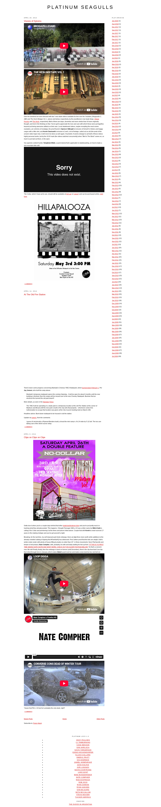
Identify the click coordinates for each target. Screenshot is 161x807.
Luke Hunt (83, 772)
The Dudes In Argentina (80, 804)
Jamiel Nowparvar (83, 762)
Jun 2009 (115, 322)
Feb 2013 (115, 185)
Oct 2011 (115, 235)
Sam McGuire (83, 790)
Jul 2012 (115, 207)
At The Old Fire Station (34, 294)
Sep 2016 (115, 55)
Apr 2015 (115, 105)
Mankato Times (48, 402)
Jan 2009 (115, 338)
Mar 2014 (115, 145)
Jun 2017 (115, 33)
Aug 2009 (115, 316)
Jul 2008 (115, 356)
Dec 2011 (115, 229)
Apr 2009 (115, 328)
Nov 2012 (115, 195)
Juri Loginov (83, 767)
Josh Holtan (83, 765)
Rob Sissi (83, 782)
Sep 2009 (115, 313)
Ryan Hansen (83, 787)
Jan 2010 (115, 300)
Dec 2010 (115, 266)
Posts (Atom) (37, 723)
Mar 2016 (115, 70)
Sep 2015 (115, 89)
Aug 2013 (115, 167)
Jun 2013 (115, 173)
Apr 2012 (115, 216)
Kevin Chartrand (83, 770)
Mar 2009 (115, 331)
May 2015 (115, 102)
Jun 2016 (115, 61)
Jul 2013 (115, 170)
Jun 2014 (115, 136)
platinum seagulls (80, 7)
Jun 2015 (115, 98)
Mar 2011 (115, 257)
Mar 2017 (115, 36)
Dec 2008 (115, 341)
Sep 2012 (115, 201)
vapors (34, 418)
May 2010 (115, 288)
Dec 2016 (115, 46)
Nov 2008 (115, 344)
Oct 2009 (115, 310)
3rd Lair (68, 194)
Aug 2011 (115, 241)
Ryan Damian (83, 785)
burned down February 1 (90, 388)
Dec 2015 (115, 80)
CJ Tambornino (83, 742)
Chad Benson (83, 745)
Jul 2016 (115, 58)
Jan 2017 (115, 43)
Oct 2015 (115, 86)
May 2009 (115, 325)
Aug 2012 (115, 204)
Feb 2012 (115, 223)
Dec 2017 (115, 27)
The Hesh (36, 121)
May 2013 (115, 176)
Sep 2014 (115, 126)
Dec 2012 (115, 192)
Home (65, 719)
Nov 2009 (115, 307)
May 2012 (115, 213)
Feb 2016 (115, 74)
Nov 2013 (115, 157)
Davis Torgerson (83, 750)
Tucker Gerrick (83, 797)
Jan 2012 (115, 226)
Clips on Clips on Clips (34, 437)
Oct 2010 (115, 272)
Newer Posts (28, 719)
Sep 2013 (115, 164)
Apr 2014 (115, 142)
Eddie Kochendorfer (83, 752)
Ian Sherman (83, 760)
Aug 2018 (115, 24)
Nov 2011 (115, 232)
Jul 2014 (115, 133)
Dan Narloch (83, 747)
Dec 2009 (115, 303)
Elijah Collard (82, 755)
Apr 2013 (115, 179)
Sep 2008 (115, 350)
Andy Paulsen (83, 740)
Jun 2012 (115, 210)
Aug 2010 (115, 279)
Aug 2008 (115, 353)
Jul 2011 (115, 244)
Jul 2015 (115, 95)
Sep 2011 (115, 238)
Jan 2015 (115, 114)
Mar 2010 (115, 294)
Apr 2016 (115, 67)
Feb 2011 (115, 260)
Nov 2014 (115, 120)
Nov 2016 (115, 49)
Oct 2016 (115, 52)
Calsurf (76, 194)
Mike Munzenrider (83, 775)
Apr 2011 (115, 254)
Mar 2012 (115, 220)
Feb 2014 (115, 148)
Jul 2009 (115, 319)
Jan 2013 (115, 189)
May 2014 (115, 139)
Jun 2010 (115, 285)
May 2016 (115, 64)
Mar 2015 (115, 108)
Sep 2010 (115, 275)
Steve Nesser (83, 795)
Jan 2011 (115, 263)
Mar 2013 (115, 182)
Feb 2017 (115, 39)
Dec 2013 (115, 154)
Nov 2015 (115, 83)
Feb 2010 (115, 297)
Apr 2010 (115, 291)
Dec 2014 (115, 117)
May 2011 (115, 251)
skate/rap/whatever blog (71, 526)
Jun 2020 (115, 21)
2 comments (28, 711)
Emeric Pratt (83, 757)
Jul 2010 (115, 282)
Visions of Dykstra (32, 21)
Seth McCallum (83, 792)
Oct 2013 (115, 161)
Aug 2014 (115, 129)
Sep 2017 (115, 30)
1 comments (28, 284)
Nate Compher (83, 777)
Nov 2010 (115, 269)
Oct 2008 (115, 347)
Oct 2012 (115, 198)
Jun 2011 (115, 248)
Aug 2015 (115, 92)
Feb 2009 (115, 334)
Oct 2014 (115, 123)
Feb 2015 (115, 111)
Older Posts (101, 719)
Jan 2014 (115, 151)
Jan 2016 (115, 77)
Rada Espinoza (83, 780)
